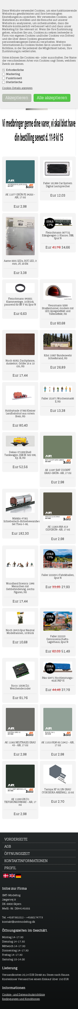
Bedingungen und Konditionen (21, 999)
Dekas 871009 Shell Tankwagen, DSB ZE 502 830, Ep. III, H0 (20, 455)
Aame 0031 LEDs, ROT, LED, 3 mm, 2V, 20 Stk (20, 262)
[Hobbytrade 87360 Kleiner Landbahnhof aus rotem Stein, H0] (20, 395)
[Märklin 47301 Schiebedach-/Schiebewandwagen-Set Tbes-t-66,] (20, 502)
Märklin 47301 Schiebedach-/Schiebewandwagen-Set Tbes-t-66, (20, 521)
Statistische (14, 82)
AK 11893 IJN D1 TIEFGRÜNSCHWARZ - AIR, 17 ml (20, 802)
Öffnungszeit (17, 854)
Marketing (13, 74)
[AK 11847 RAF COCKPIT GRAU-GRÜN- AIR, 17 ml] (57, 450)
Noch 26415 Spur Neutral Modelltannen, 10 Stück (20, 631)
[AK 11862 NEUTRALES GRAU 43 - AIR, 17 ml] (20, 722)
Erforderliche (15, 70)
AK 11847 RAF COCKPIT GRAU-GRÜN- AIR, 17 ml (57, 471)
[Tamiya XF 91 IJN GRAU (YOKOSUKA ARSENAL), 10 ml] (57, 774)
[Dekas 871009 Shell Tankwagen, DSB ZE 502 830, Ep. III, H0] (20, 441)
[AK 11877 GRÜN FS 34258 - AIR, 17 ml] (20, 174)
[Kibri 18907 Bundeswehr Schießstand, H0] (57, 342)
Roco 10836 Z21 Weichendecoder (20, 687)
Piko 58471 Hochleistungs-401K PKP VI (57, 679)
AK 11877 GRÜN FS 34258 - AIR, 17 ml (20, 196)
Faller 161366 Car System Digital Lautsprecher (57, 184)
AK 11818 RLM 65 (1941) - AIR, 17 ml (57, 743)
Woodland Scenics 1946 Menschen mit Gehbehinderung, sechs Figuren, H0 (20, 587)
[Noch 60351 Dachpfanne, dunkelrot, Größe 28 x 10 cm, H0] (20, 344)
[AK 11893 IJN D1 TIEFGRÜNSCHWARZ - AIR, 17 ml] (20, 779)
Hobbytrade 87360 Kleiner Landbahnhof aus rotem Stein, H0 (20, 414)
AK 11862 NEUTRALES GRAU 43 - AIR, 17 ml (20, 743)
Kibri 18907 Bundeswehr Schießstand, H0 (58, 356)
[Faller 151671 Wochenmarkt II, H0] (57, 389)
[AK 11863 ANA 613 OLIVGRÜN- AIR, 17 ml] (57, 506)
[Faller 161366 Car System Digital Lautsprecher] (57, 169)
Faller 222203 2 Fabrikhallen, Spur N (58, 576)
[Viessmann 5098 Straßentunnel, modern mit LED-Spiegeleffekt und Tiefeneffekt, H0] (57, 291)
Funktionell (14, 78)
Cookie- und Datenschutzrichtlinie (23, 994)
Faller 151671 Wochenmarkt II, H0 (58, 400)
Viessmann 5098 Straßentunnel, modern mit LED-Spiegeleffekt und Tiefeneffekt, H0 (58, 309)
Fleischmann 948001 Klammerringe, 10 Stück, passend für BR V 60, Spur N (20, 302)
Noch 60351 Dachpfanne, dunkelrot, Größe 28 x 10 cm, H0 (20, 364)
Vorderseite (16, 839)
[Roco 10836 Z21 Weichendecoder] (20, 671)
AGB (7, 846)
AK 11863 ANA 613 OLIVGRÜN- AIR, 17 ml (58, 528)
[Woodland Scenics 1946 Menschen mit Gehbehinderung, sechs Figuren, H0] (20, 563)
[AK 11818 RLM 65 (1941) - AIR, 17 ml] (57, 722)
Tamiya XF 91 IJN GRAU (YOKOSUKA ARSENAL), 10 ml (58, 790)
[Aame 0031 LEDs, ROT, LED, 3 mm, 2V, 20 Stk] (20, 236)
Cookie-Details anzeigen (17, 88)
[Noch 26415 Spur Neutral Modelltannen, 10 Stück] (20, 618)
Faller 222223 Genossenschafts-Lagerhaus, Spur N (57, 639)
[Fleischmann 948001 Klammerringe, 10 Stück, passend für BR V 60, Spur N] (20, 288)
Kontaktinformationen (26, 861)
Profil (10, 868)
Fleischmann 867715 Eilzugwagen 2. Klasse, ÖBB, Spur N (58, 235)
